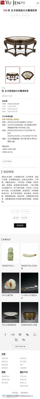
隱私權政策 (24, 393)
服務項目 (23, 379)
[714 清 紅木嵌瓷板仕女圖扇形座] (12, 75)
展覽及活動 (6, 379)
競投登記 (23, 358)
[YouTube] (13, 335)
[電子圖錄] (16, 340)
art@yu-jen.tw (7, 152)
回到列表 (20, 225)
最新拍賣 (5, 358)
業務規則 (5, 368)
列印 (17, 218)
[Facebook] (5, 335)
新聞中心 (23, 383)
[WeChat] (27, 335)
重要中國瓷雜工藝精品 (10, 119)
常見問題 (15, 393)
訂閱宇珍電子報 (20, 346)
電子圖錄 (8, 161)
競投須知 (5, 361)
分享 (25, 218)
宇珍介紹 (23, 376)
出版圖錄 (23, 368)
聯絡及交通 (24, 386)
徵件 (21, 365)
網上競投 (23, 361)
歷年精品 (5, 383)
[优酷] (35, 335)
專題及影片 (6, 376)
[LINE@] (20, 335)
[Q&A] (24, 340)
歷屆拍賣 (5, 365)
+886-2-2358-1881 (9, 149)
